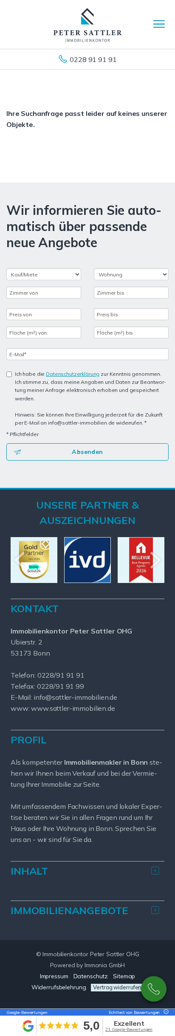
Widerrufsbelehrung (58, 987)
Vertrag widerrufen (117, 987)
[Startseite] (87, 24)
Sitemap (124, 976)
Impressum (54, 976)
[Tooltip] (165, 1012)
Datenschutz (90, 976)
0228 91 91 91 (93, 59)
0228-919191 (154, 989)
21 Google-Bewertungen (128, 1029)
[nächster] (154, 560)
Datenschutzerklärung (72, 374)
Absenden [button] (87, 452)
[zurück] (20, 560)
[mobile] (159, 24)
